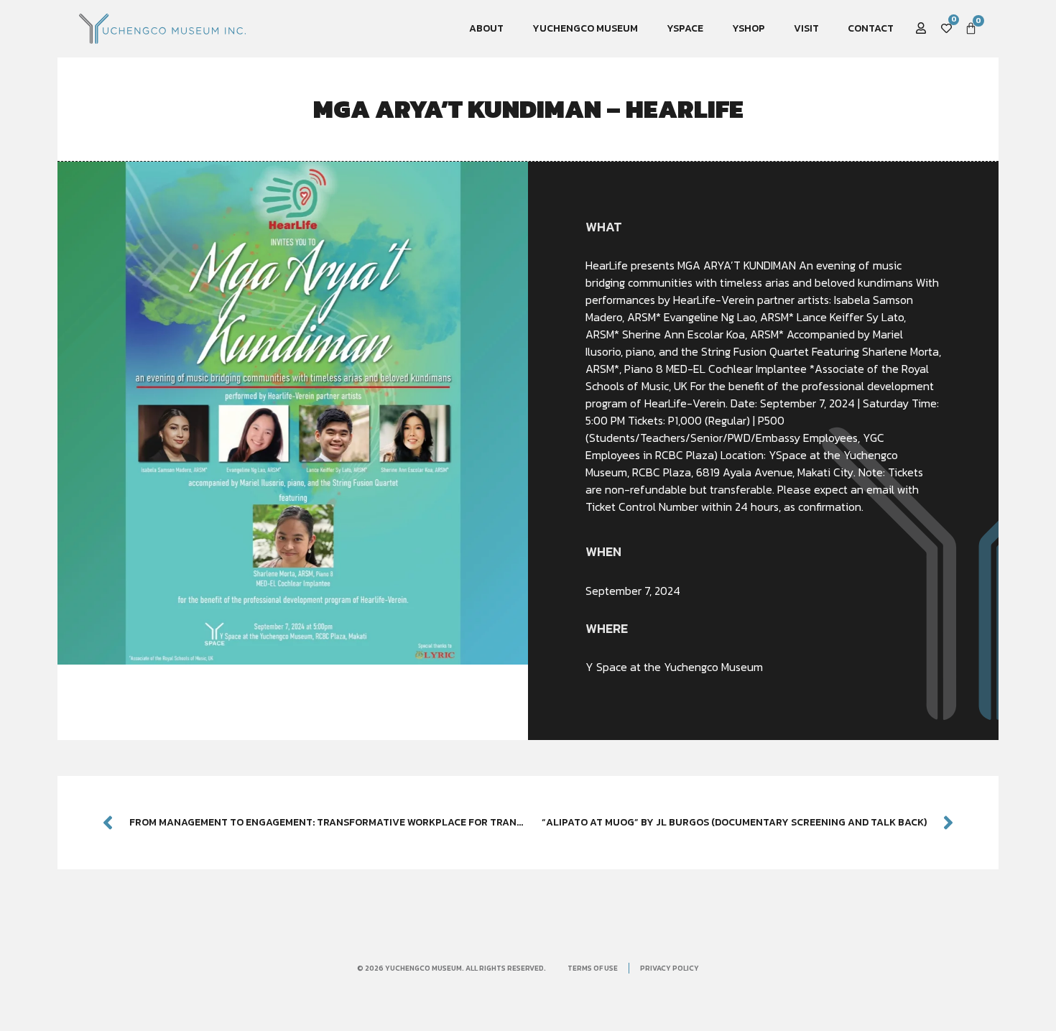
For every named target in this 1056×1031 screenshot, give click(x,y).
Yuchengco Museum (585, 28)
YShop (748, 28)
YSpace (685, 28)
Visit (806, 28)
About (486, 28)
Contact (871, 28)
